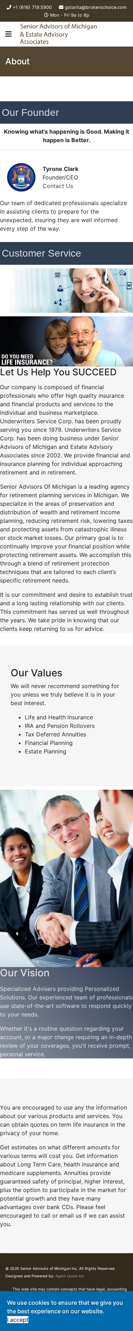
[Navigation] (8, 34)
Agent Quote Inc (69, 1276)
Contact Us (58, 185)
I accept (17, 1319)
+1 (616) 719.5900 (32, 7)
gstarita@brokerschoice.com (96, 7)
